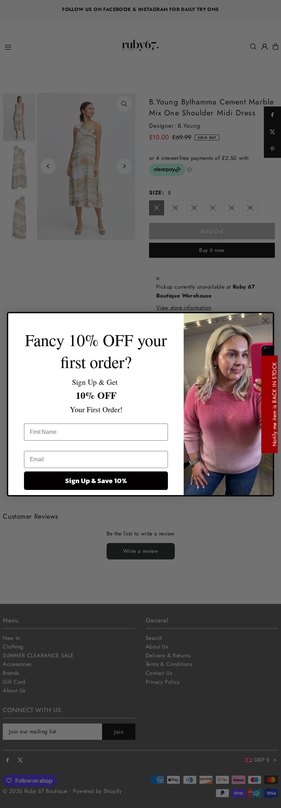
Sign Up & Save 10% (96, 481)
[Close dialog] (265, 321)
